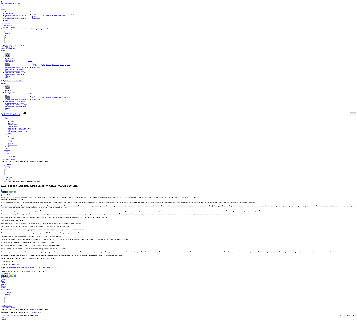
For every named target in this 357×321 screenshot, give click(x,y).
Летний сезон (9, 12)
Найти (3, 319)
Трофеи (43, 15)
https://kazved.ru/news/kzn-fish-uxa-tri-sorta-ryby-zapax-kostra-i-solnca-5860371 (32, 267)
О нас (30, 11)
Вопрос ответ (36, 18)
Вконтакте (7, 32)
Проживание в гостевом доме (14, 17)
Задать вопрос (5, 24)
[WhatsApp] (10, 192)
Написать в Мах (10, 48)
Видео (59, 15)
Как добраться (65, 15)
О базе (34, 14)
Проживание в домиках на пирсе (15, 18)
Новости (48, 15)
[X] (4, 192)
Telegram (7, 33)
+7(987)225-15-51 (7, 25)
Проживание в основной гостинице (16, 15)
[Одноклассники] (12, 192)
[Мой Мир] (15, 192)
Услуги (3, 9)
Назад (12, 121)
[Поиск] (1, 7)
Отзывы (34, 16)
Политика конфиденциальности (346, 315)
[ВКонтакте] (2, 192)
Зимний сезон (9, 13)
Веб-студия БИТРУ (36, 312)
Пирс (6, 20)
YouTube (7, 35)
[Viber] (7, 192)
